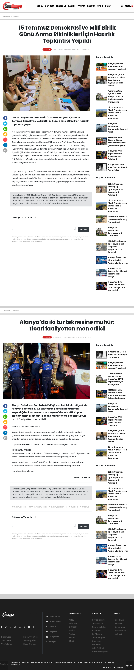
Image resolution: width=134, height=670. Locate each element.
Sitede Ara (119, 620)
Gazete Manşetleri (100, 651)
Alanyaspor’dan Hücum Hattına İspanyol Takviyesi (117, 66)
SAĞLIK (71, 5)
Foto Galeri (54, 616)
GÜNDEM (49, 5)
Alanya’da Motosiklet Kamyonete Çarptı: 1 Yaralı (117, 127)
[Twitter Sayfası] (7, 627)
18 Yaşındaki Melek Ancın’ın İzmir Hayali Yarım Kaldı (117, 167)
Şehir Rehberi (98, 648)
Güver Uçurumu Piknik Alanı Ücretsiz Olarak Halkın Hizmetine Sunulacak (117, 113)
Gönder (83, 229)
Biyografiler (120, 627)
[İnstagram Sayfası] (11, 627)
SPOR (100, 5)
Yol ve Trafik (97, 623)
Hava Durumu (98, 620)
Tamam (119, 667)
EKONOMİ (61, 5)
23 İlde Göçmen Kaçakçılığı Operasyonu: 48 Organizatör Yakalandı (115, 189)
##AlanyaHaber (19, 507)
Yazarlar (53, 626)
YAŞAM (81, 5)
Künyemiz (54, 636)
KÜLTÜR (91, 5)
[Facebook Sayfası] (2, 627)
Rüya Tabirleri (121, 630)
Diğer (108, 5)
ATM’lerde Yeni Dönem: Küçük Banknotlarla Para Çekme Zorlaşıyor (116, 141)
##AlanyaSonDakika (37, 507)
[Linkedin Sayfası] (21, 627)
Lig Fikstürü (97, 634)
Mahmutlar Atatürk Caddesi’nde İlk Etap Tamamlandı (117, 219)
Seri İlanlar (96, 644)
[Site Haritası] (30, 627)
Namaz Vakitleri (99, 627)
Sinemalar (96, 641)
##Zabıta (73, 507)
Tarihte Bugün (98, 637)
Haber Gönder (29, 644)
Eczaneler (96, 630)
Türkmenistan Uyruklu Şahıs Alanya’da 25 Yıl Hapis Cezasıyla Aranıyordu (115, 96)
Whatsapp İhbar (30, 640)
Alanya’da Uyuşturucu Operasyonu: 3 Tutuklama (115, 231)
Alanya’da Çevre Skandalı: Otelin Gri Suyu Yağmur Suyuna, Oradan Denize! (117, 80)
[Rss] (25, 627)
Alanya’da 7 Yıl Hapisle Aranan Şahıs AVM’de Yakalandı (115, 155)
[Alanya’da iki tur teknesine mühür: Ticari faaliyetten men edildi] (46, 371)
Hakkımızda (6, 637)
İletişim (52, 641)
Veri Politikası (6, 644)
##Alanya (84, 507)
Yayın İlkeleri (6, 640)
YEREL (40, 5)
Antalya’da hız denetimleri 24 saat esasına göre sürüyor (117, 272)
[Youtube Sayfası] (16, 627)
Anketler (118, 623)
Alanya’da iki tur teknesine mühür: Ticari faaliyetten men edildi (116, 286)
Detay (108, 667)
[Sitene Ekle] (35, 627)
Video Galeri (55, 621)
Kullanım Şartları (30, 637)
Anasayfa (6, 16)
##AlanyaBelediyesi (58, 507)
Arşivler (53, 631)
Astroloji (118, 634)
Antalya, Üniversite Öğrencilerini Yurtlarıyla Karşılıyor (118, 260)
